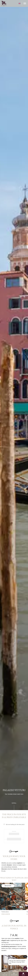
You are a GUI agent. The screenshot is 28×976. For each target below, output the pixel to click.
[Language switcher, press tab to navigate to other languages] (19, 3)
